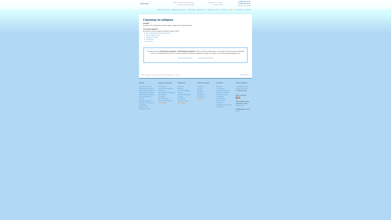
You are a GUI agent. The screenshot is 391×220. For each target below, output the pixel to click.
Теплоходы (191, 9)
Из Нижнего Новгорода (166, 93)
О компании (238, 9)
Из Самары (162, 95)
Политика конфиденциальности (224, 104)
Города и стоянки (213, 9)
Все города (162, 103)
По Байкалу (201, 95)
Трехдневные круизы (146, 95)
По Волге (200, 86)
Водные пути (201, 9)
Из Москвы (162, 86)
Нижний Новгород (184, 95)
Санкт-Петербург (184, 90)
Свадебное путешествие (221, 98)
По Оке (199, 88)
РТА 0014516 (240, 105)
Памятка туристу (222, 95)
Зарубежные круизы (178, 9)
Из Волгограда (163, 99)
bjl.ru (237, 111)
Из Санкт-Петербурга (165, 88)
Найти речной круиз (185, 58)
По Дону (200, 90)
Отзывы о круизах (222, 90)
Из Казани (162, 90)
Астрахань (181, 99)
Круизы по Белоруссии (147, 90)
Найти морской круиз (205, 58)
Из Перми (161, 97)
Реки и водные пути (153, 35)
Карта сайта (244, 75)
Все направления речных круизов (158, 33)
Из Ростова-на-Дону (165, 101)
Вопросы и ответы (222, 93)
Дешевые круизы (145, 101)
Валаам (180, 88)
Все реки (200, 99)
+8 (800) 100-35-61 (244, 3)
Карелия (181, 86)
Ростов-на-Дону (183, 101)
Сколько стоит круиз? (146, 103)
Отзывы (224, 9)
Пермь (180, 93)
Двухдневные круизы (146, 93)
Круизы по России (163, 9)
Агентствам (220, 101)
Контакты (247, 9)
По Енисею (201, 97)
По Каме (200, 93)
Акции (230, 9)
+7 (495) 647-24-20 (244, 1)
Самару (180, 97)
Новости (219, 86)
